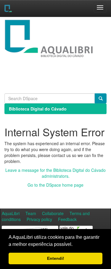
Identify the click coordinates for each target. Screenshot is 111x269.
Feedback (67, 219)
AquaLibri (11, 213)
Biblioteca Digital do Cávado (38, 109)
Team (30, 213)
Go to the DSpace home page (55, 185)
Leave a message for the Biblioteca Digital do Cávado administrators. (55, 173)
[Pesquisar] (101, 98)
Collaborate (53, 213)
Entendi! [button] (55, 258)
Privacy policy (39, 219)
